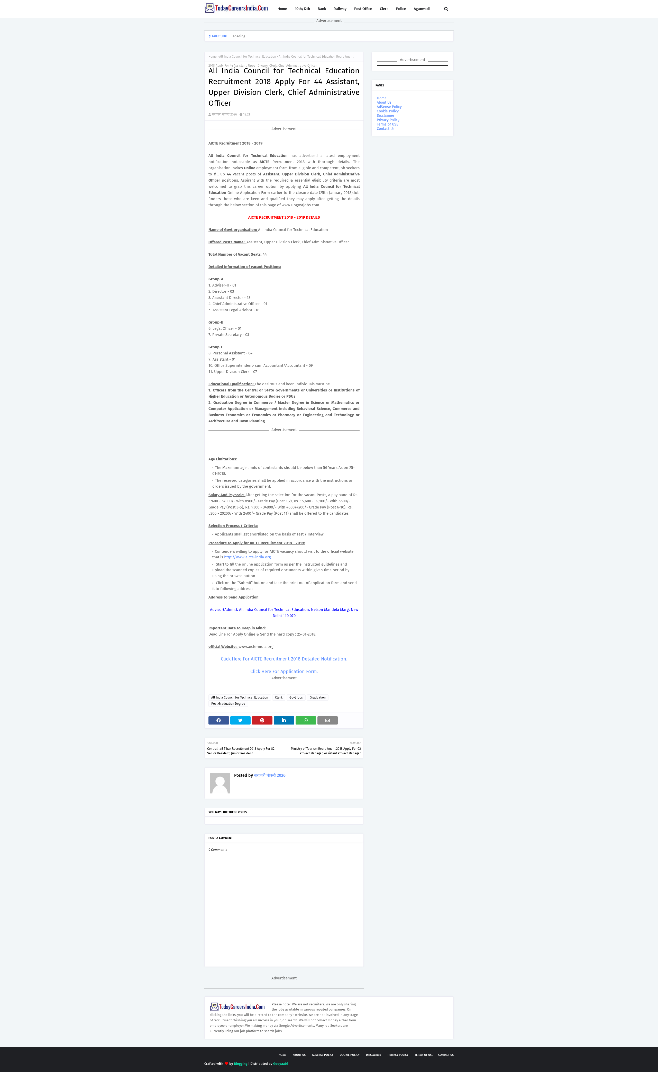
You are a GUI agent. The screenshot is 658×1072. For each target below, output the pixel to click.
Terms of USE (387, 124)
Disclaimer (385, 115)
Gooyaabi (280, 1064)
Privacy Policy (388, 120)
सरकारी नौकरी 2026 (224, 114)
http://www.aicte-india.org (247, 557)
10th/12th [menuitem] (302, 9)
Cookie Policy (388, 111)
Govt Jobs (296, 697)
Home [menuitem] (282, 9)
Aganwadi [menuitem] (422, 9)
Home (212, 56)
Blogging (241, 1064)
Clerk (278, 697)
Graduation (318, 697)
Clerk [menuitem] (384, 9)
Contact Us (386, 129)
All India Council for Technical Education (247, 56)
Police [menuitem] (401, 9)
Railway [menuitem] (340, 9)
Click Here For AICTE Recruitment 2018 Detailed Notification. (284, 659)
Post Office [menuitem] (363, 9)
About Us (384, 102)
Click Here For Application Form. (284, 671)
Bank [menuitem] (322, 9)
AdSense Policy (389, 107)
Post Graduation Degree (228, 703)
